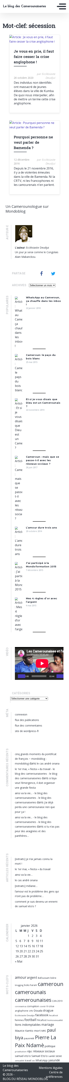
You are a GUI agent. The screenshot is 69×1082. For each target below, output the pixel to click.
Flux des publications (27, 720)
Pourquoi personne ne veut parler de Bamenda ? (33, 142)
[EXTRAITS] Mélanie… (26, 886)
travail (28, 1060)
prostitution (20, 1051)
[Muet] (60, 676)
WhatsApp (42, 1060)
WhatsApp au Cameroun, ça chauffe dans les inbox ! (43, 301)
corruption (33, 1006)
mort (37, 1030)
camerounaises (33, 999)
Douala (38, 1010)
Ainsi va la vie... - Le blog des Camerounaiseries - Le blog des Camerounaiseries (33, 797)
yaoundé (54, 1060)
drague (48, 1010)
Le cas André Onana (48, 763)
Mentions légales (51, 1068)
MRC (43, 1030)
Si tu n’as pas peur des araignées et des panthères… (37, 831)
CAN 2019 (57, 1001)
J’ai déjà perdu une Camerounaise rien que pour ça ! (35, 807)
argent (32, 977)
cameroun (50, 984)
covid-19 (44, 1006)
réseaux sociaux (44, 1051)
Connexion (21, 714)
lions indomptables (28, 1025)
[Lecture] (21, 676)
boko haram (30, 985)
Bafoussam (44, 977)
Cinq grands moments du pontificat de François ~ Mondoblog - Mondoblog (35, 758)
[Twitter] (53, 273)
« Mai (18, 961)
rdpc (29, 1051)
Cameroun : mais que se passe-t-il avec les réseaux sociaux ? (42, 460)
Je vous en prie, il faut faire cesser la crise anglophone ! (34, 56)
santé (51, 1056)
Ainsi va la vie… (24, 874)
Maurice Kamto (24, 1030)
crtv (31, 1010)
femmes (19, 1020)
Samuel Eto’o (39, 1056)
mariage (47, 1024)
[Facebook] (41, 273)
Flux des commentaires (28, 725)
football (30, 1019)
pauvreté (29, 1038)
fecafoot (53, 1015)
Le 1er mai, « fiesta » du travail (32, 869)
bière (53, 977)
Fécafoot (42, 1020)
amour (20, 977)
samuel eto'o (23, 1056)
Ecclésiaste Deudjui (25, 1015)
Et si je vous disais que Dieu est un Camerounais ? (43, 403)
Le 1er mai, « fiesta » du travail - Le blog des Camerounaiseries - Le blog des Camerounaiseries (36, 773)
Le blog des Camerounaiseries (24, 6)
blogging (19, 985)
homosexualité (55, 1020)
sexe (59, 1056)
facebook (41, 1015)
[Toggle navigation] (61, 6)
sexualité (19, 1060)
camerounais (30, 992)
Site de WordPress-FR (27, 731)
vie (33, 1060)
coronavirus (20, 1006)
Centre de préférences (54, 1074)
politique (50, 1046)
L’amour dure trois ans (41, 527)
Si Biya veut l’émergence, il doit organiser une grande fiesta (35, 782)
